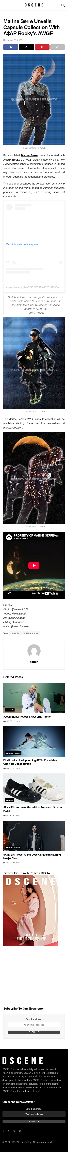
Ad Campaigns (13, 753)
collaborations (30, 633)
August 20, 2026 (12, 863)
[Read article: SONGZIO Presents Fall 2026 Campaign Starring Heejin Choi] (34, 836)
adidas (9, 800)
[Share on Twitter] (26, 47)
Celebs (10, 709)
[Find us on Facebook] (3, 1131)
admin (34, 662)
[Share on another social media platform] (57, 47)
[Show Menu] (4, 5)
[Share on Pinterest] (42, 47)
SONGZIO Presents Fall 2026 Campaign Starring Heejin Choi (32, 856)
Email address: (34, 1019)
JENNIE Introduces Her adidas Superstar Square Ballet (32, 809)
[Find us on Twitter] (8, 1131)
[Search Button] (63, 5)
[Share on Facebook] (10, 47)
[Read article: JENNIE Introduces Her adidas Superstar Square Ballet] (34, 788)
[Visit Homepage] (34, 5)
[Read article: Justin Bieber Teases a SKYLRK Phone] (34, 698)
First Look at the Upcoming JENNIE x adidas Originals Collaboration (30, 762)
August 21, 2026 (12, 721)
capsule (15, 633)
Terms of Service (33, 1091)
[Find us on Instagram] (14, 1131)
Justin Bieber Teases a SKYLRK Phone (27, 716)
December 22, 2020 (12, 39)
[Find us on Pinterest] (20, 1131)
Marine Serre (29, 155)
